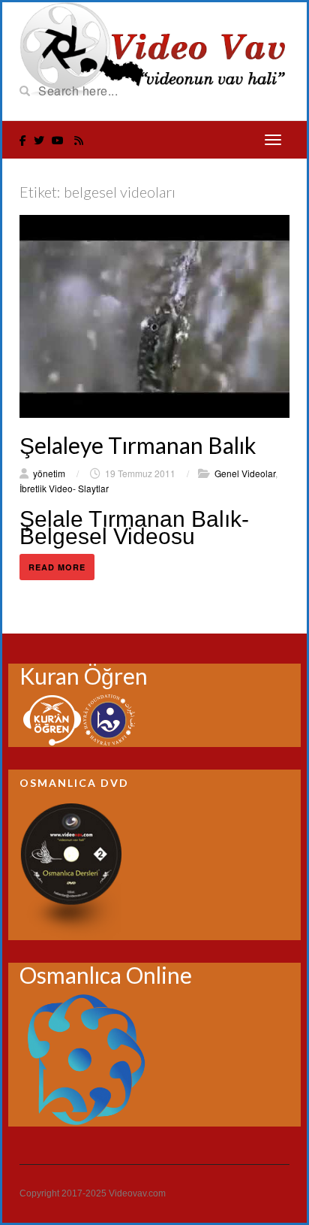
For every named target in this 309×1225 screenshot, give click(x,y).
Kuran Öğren (84, 675)
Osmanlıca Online (106, 974)
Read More (57, 567)
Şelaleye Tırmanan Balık (138, 444)
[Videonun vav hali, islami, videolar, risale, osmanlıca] (155, 48)
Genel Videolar (244, 473)
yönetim (49, 473)
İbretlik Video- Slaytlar (64, 488)
